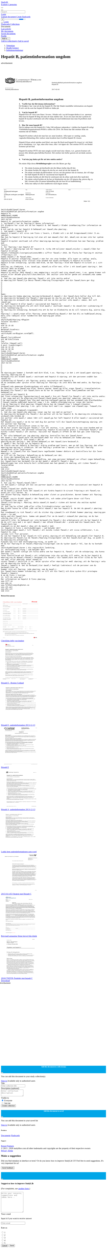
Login (3, 14)
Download (5, 981)
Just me (7, 1103)
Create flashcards (23, 17)
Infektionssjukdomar (14, 50)
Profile (4, 36)
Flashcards (5, 24)
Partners (10, 1146)
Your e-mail (6, 1214)
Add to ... (5, 39)
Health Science (12, 48)
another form (23, 1188)
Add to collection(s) (9, 41)
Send (12, 1246)
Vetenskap (10, 45)
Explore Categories (9, 4)
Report (4, 1146)
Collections (15, 24)
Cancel (4, 1246)
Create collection (8, 1106)
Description (10, 1088)
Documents (5, 1135)
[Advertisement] (53, 70)
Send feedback (7, 1168)
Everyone (8, 1100)
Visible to (5, 1098)
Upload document (8, 17)
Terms (10, 1151)
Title (3, 1083)
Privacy (4, 1151)
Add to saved (23, 41)
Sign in (4, 1081)
